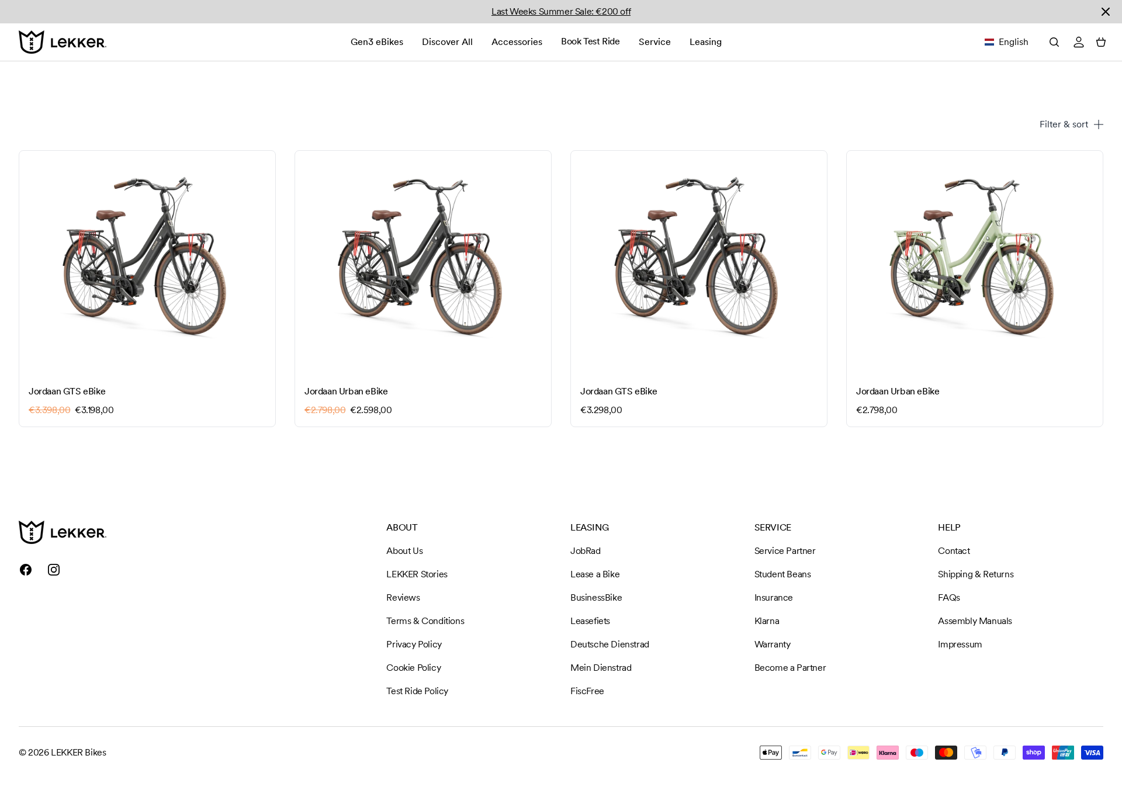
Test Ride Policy (417, 690)
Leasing (706, 41)
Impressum (960, 644)
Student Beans (782, 574)
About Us (404, 550)
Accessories (516, 41)
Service (655, 41)
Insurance (773, 597)
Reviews (403, 597)
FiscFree (587, 690)
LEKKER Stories (416, 574)
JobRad (585, 550)
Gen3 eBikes (377, 41)
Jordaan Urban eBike (345, 391)
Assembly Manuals (975, 620)
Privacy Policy (413, 644)
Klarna (767, 620)
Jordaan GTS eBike (67, 391)
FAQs (949, 597)
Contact (953, 550)
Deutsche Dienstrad (609, 644)
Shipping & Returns (975, 574)
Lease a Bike (594, 574)
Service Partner (785, 550)
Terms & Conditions (425, 620)
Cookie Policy (413, 667)
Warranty (772, 644)
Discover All (447, 41)
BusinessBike (596, 597)
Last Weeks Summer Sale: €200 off (561, 11)
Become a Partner (790, 667)
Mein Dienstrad (600, 667)
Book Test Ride (590, 41)
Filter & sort (1064, 124)
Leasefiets (590, 620)
